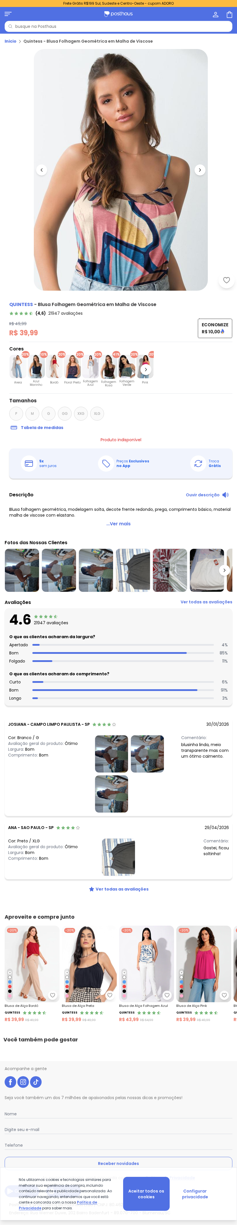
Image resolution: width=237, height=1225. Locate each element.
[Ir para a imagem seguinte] (200, 169)
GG (65, 413)
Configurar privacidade (195, 1194)
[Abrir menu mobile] (8, 14)
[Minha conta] (215, 13)
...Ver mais (118, 523)
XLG (97, 413)
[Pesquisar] (10, 26)
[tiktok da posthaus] (36, 1082)
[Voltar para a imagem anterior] (41, 169)
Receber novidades (118, 1163)
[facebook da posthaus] (10, 1082)
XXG (80, 413)
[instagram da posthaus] (23, 1082)
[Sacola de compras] (228, 13)
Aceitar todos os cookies (146, 1194)
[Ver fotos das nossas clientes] (111, 753)
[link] (46, 313)
